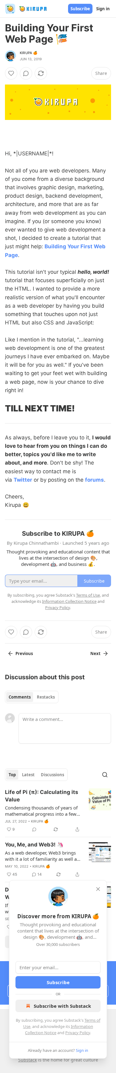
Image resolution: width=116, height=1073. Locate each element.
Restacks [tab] (46, 697)
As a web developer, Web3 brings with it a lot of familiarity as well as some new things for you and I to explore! (42, 856)
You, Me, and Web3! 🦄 (34, 844)
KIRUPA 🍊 (29, 53)
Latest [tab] (28, 774)
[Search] (105, 774)
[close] (98, 889)
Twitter (23, 480)
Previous (24, 653)
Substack (27, 1060)
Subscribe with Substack (62, 1006)
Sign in (103, 8)
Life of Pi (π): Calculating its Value (41, 796)
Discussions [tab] (52, 774)
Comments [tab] (20, 697)
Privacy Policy (77, 1032)
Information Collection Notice (69, 601)
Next (95, 653)
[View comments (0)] (26, 73)
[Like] (11, 73)
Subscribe (80, 8)
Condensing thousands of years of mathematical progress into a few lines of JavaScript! (41, 811)
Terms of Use (88, 595)
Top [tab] (12, 774)
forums (94, 480)
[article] (58, 810)
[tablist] (31, 697)
